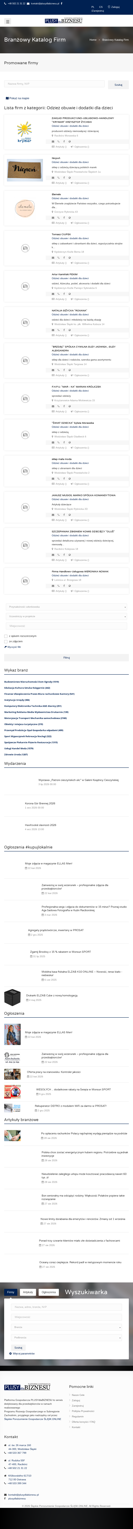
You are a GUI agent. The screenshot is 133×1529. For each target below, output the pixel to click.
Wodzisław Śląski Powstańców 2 (72, 472)
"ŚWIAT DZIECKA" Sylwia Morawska (73, 422)
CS (101, 7)
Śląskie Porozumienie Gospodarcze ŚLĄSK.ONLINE (32, 1419)
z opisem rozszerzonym (23, 635)
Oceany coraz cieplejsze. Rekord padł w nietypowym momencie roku (80, 1262)
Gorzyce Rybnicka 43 (66, 211)
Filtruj (66, 657)
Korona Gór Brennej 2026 (40, 803)
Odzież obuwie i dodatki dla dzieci (70, 126)
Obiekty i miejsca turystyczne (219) (23, 724)
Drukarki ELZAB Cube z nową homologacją (51, 995)
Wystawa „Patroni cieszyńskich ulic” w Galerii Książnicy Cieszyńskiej (78, 780)
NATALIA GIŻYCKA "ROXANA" (69, 310)
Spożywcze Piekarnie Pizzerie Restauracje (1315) (31, 742)
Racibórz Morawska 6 (66, 135)
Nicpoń (56, 158)
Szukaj (118, 84)
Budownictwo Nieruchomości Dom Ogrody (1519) (31, 681)
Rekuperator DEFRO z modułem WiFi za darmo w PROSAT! (71, 1106)
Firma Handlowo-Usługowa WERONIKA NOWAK (80, 571)
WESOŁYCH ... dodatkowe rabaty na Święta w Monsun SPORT (73, 1089)
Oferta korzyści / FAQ (83, 1421)
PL (93, 7)
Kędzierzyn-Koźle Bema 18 (69, 251)
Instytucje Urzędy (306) (17, 699)
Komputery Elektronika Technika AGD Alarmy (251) (32, 706)
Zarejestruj (78, 1405)
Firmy (10, 1292)
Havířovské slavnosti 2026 (40, 825)
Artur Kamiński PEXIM (64, 274)
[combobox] (66, 606)
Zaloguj (76, 1400)
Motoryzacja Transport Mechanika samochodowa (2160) (35, 718)
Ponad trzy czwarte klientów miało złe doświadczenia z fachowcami (79, 1240)
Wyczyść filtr (14, 647)
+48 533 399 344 (17, 1483)
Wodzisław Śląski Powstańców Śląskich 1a (77, 171)
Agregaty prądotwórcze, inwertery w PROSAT (56, 930)
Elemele (56, 194)
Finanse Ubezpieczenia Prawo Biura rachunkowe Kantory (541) (39, 693)
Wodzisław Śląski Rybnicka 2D (71, 509)
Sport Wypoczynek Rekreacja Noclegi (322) (27, 736)
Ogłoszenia (49, 1292)
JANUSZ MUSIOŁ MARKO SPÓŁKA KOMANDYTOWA (84, 495)
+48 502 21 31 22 (16, 3)
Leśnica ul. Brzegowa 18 (67, 580)
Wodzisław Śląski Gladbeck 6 (70, 436)
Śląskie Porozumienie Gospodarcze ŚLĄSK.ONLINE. (59, 1506)
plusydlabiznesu (17, 1498)
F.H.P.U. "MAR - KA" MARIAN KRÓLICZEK (76, 386)
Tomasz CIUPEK (61, 234)
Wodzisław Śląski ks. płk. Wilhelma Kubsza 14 (79, 324)
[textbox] (66, 606)
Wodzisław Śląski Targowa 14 (70, 364)
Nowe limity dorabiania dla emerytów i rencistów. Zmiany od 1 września (83, 1219)
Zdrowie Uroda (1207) (16, 754)
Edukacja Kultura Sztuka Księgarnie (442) (27, 687)
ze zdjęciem (16, 641)
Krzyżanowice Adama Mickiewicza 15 (74, 400)
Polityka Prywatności (83, 1411)
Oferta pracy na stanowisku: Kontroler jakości (54, 1072)
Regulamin (78, 1416)
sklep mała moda (62, 459)
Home (93, 39)
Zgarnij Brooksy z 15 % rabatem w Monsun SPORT (60, 951)
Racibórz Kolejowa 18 (66, 549)
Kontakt (76, 1427)
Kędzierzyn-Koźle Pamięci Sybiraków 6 (75, 288)
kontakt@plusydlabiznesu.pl (45, 3)
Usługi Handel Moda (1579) (18, 748)
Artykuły (28, 1292)
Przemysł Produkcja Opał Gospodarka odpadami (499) (33, 730)
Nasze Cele (78, 1395)
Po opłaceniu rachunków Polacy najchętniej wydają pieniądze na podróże (84, 1133)
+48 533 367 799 (17, 1452)
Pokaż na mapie (19, 98)
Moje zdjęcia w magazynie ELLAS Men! (48, 863)
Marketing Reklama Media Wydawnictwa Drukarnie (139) (36, 712)
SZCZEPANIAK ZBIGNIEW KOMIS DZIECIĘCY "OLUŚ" (83, 531)
